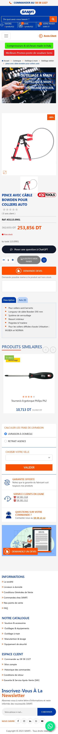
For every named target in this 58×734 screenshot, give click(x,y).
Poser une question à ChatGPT (31, 249)
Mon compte (10, 664)
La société (8, 581)
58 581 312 (22, 500)
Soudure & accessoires (15, 623)
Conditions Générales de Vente (18, 592)
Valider (29, 467)
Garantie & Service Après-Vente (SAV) (21, 680)
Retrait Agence (17, 441)
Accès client (50, 35)
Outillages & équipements (16, 628)
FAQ (6, 608)
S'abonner (46, 711)
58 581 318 (22, 496)
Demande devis (32, 270)
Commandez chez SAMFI (15, 597)
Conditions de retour (14, 674)
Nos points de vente (13, 602)
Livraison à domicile (20, 433)
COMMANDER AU (30, 2)
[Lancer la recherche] (53, 19)
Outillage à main (31, 61)
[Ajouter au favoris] (44, 260)
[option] (29, 381)
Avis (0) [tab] (22, 299)
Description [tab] (9, 299)
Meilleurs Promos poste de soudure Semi (29, 52)
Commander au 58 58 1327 (17, 659)
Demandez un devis (23, 551)
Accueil (6, 61)
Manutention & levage (15, 638)
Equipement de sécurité (15, 644)
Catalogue (17, 61)
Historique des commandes (17, 669)
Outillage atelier (47, 61)
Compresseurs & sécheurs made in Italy (29, 45)
